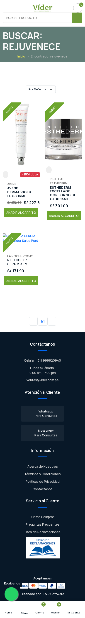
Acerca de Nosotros (42, 466)
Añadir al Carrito (21, 212)
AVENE (11, 184)
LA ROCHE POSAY (20, 256)
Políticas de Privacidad (43, 481)
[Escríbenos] (11, 594)
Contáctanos (43, 489)
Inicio (21, 56)
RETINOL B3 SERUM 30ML (18, 262)
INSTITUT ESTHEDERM (59, 181)
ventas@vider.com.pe (43, 380)
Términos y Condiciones (42, 474)
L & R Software (53, 594)
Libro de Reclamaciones (43, 532)
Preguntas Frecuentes (43, 524)
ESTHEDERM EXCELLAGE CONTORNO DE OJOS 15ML (63, 193)
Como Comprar (42, 517)
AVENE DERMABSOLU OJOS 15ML (19, 192)
